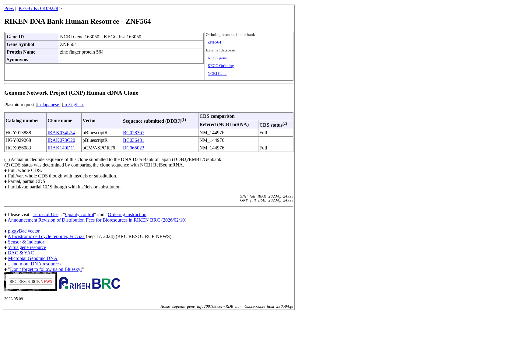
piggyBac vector (24, 230)
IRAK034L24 (61, 132)
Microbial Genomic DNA (33, 258)
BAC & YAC (21, 252)
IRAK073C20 (61, 140)
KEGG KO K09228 (38, 8)
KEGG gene (217, 58)
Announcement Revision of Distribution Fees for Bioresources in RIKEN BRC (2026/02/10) (97, 220)
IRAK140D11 (61, 147)
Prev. (9, 8)
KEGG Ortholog (221, 66)
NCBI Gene (217, 74)
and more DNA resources (36, 263)
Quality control (79, 214)
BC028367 (133, 132)
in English (73, 104)
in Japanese (48, 104)
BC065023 (133, 147)
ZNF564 (214, 42)
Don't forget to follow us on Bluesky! (46, 269)
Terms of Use (45, 214)
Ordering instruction (127, 214)
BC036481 (133, 140)
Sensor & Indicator (26, 241)
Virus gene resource (27, 247)
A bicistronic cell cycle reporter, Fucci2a (46, 236)
